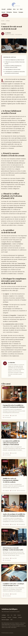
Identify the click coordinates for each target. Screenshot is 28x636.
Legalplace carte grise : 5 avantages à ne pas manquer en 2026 (13, 584)
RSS (11, 619)
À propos (21, 12)
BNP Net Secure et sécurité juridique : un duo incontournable (13, 549)
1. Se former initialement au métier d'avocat (14, 59)
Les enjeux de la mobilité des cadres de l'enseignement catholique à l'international (11, 442)
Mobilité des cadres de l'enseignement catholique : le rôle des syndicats (10, 480)
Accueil (3, 9)
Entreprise (9, 12)
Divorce (15, 12)
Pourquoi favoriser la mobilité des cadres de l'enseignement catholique (14, 406)
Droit (21, 9)
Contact (5, 15)
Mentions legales (5, 619)
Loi (17, 9)
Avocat (3, 12)
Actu (14, 9)
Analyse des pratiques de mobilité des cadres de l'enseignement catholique (14, 515)
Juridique (9, 9)
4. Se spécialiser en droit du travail (12, 69)
